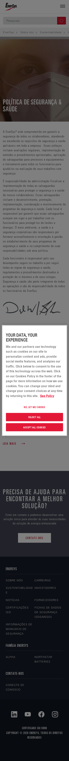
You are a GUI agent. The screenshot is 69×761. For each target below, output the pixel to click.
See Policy (47, 396)
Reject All (34, 416)
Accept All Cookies (34, 427)
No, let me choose (34, 407)
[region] (34, 380)
